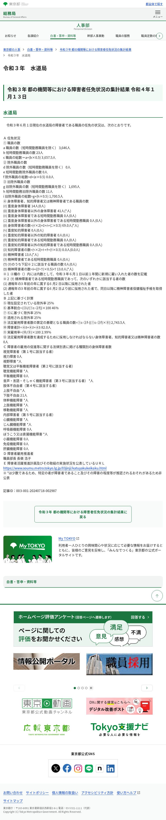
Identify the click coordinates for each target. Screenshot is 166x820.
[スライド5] (82, 688)
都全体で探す (154, 4)
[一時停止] (91, 688)
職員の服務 (123, 36)
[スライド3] (79, 688)
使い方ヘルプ (126, 792)
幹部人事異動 (95, 36)
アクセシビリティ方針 (97, 792)
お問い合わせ (13, 792)
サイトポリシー (37, 792)
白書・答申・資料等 (63, 36)
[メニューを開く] (158, 14)
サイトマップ (13, 800)
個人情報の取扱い (65, 792)
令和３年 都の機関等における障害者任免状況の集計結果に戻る (83, 514)
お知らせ (10, 36)
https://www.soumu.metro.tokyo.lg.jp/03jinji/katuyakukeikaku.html (55, 468)
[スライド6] (86, 688)
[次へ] (147, 688)
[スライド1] (75, 688)
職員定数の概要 (151, 36)
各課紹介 (33, 36)
